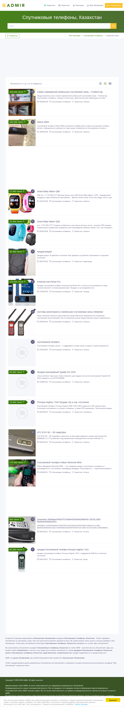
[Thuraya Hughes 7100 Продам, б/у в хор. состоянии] (22, 412)
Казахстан (51, 5)
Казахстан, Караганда (83, 261)
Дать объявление (113, 5)
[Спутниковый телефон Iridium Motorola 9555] (22, 472)
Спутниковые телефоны (93, 36)
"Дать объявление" (101, 643)
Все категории (74, 36)
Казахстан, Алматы (82, 102)
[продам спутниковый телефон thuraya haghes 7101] (22, 560)
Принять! (113, 699)
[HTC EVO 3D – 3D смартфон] (22, 442)
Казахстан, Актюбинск (83, 412)
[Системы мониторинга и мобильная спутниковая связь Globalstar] (22, 322)
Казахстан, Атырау (81, 291)
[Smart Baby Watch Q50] (22, 232)
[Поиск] (113, 26)
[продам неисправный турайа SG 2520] (22, 382)
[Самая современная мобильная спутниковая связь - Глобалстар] (22, 102)
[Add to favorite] (33, 92)
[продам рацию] (22, 262)
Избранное (13, 36)
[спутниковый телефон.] (22, 352)
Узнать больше (81, 704)
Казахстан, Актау (81, 559)
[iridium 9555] (22, 132)
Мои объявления (96, 5)
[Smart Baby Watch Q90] (22, 201)
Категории (80, 5)
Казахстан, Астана (81, 350)
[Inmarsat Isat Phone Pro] (22, 292)
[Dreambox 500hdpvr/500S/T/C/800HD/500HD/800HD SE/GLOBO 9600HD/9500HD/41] (22, 529)
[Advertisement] (62, 57)
